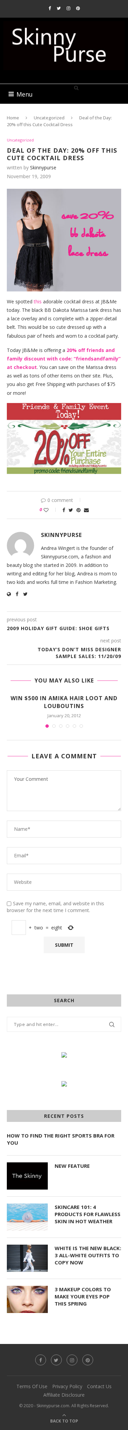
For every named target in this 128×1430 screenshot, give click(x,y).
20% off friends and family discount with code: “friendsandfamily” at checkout (63, 358)
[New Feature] (27, 1176)
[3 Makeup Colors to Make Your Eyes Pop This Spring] (27, 1299)
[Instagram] (68, 8)
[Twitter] (59, 8)
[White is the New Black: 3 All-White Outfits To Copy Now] (27, 1258)
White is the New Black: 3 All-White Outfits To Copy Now (88, 1255)
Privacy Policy (67, 1386)
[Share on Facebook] (63, 510)
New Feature (72, 1165)
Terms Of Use (31, 1386)
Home (13, 118)
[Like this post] (51, 510)
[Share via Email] (86, 510)
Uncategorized (49, 118)
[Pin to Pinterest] (78, 510)
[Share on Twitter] (71, 510)
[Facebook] (49, 8)
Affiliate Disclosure (64, 1395)
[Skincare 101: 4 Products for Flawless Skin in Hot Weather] (27, 1217)
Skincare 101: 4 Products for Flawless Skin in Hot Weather (87, 1214)
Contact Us (99, 1386)
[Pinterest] (78, 8)
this (38, 301)
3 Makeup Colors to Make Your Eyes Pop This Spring (83, 1296)
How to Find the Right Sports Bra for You (60, 1139)
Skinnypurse (43, 167)
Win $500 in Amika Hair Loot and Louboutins (64, 701)
